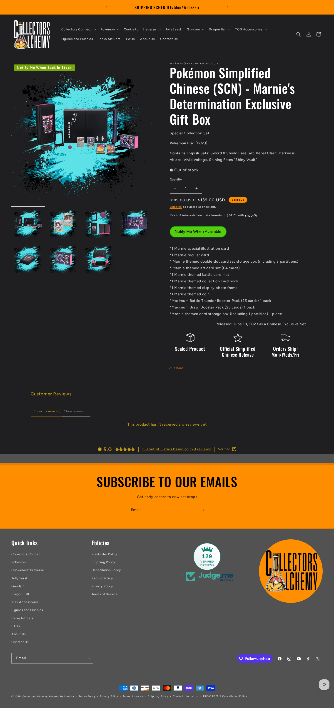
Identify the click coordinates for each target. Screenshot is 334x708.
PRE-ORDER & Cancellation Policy (225, 696)
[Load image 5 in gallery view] (28, 259)
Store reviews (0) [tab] (76, 411)
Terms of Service (105, 594)
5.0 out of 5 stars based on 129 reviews (176, 449)
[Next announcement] (228, 7)
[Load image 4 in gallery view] (135, 223)
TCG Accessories (25, 602)
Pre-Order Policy (105, 554)
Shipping (176, 206)
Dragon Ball (20, 594)
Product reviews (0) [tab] (46, 411)
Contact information (186, 696)
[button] (78, 29)
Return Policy (86, 696)
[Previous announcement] (106, 7)
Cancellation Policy (106, 570)
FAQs (15, 626)
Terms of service (133, 696)
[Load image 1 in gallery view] (28, 223)
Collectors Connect (26, 554)
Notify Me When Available (198, 231)
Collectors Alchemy (35, 696)
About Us (18, 634)
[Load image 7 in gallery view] (99, 259)
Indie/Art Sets (22, 618)
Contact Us (20, 642)
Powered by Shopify (61, 696)
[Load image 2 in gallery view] (63, 223)
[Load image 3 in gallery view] (99, 223)
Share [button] (178, 368)
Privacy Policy (102, 586)
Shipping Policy (103, 562)
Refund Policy (102, 578)
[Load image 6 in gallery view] (63, 259)
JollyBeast (19, 578)
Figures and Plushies (27, 610)
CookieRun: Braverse (27, 570)
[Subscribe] (203, 510)
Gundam (18, 586)
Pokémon (18, 562)
